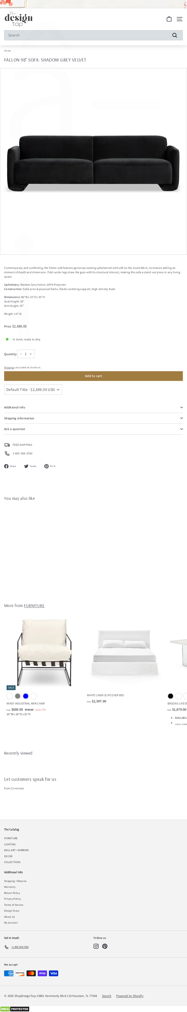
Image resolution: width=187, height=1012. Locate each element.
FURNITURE (34, 605)
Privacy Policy (12, 898)
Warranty (9, 887)
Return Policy (12, 893)
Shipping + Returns (15, 881)
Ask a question (14, 429)
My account (11, 922)
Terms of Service (13, 904)
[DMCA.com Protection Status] (93, 1009)
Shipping (9, 367)
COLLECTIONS (12, 862)
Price (8, 326)
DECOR (8, 856)
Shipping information (19, 418)
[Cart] (169, 19)
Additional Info (14, 407)
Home (7, 50)
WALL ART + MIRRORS (16, 850)
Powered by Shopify (129, 996)
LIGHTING (10, 844)
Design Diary (11, 910)
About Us (9, 916)
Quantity (10, 354)
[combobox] (93, 35)
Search (107, 996)
